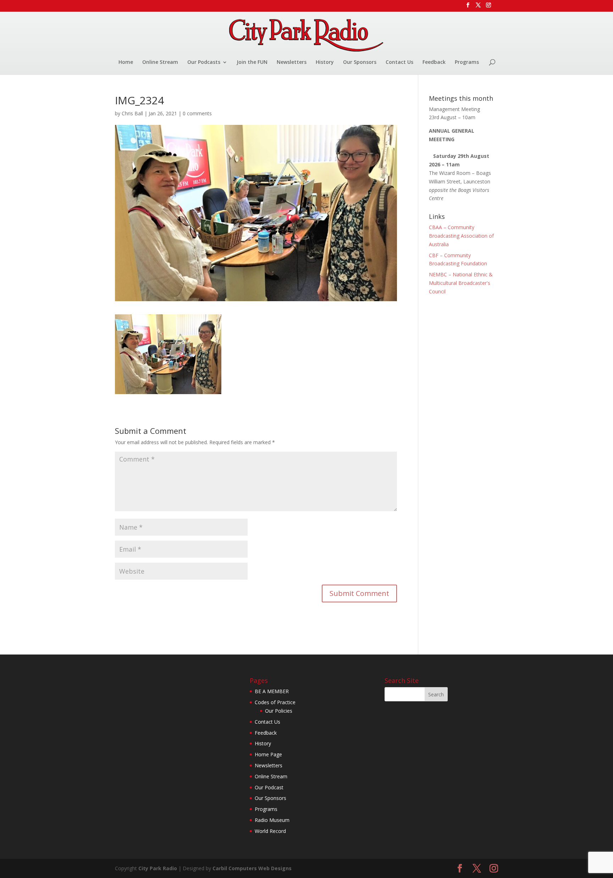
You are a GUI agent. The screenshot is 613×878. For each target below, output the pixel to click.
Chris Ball (132, 113)
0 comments (197, 113)
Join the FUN (252, 62)
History (325, 62)
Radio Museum (272, 820)
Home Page (268, 754)
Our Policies (278, 710)
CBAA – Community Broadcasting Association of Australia (461, 236)
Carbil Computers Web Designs (252, 868)
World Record (270, 831)
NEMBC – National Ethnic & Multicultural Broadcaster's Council (461, 283)
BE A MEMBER (272, 691)
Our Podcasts (203, 62)
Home (125, 62)
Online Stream (160, 62)
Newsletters (291, 62)
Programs (467, 62)
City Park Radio (157, 868)
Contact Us (399, 62)
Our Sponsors (359, 62)
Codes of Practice (275, 702)
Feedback (434, 62)
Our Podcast (269, 787)
